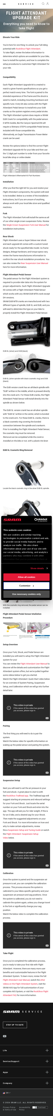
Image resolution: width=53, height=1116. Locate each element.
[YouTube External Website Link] (4, 1037)
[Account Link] (48, 4)
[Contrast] (35, 1107)
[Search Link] (43, 4)
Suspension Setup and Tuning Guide (24, 830)
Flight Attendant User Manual (33, 664)
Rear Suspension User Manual (34, 263)
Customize (24, 585)
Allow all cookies (26, 577)
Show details (37, 568)
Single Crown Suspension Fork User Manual (26, 225)
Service (26, 4)
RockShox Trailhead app (17, 796)
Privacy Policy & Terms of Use (9, 1108)
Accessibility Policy (24, 1108)
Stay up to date (15, 1025)
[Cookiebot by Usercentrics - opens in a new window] (35, 520)
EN (6, 1093)
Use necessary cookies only (26, 594)
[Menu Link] (4, 4)
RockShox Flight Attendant (28, 49)
